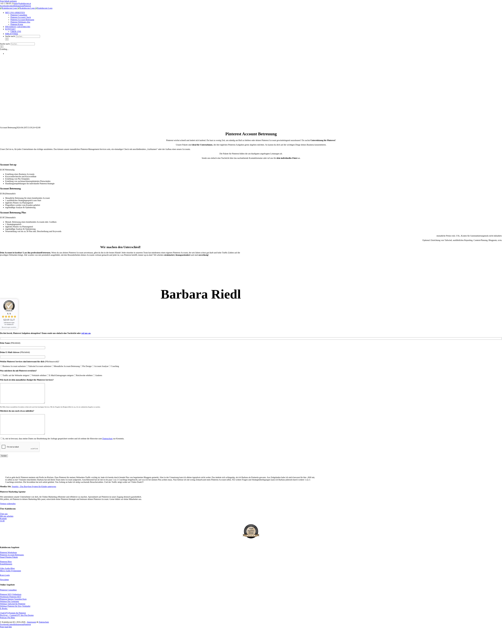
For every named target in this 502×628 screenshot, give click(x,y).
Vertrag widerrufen (8, 504)
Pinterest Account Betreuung (12, 555)
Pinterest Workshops (8, 552)
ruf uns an (85, 333)
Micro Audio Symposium (10, 571)
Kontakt (3, 518)
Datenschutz (107, 438)
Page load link (6, 627)
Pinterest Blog (6, 561)
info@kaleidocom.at (22, 3)
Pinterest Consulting (8, 590)
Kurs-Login (5, 575)
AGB (2, 521)
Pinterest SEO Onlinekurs (10, 594)
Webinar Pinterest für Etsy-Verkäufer (15, 606)
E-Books (4, 608)
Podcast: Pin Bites (7, 618)
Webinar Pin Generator (9, 601)
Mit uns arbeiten (6, 516)
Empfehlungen (6, 564)
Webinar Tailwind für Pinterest (12, 604)
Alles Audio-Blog (7, 568)
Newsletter (4, 580)
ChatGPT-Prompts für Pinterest (13, 613)
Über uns (4, 514)
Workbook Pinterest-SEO (10, 597)
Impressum (31, 622)
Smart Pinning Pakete (9, 557)
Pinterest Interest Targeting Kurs (13, 599)
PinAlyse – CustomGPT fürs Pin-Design (17, 615)
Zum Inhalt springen (8, 1)
